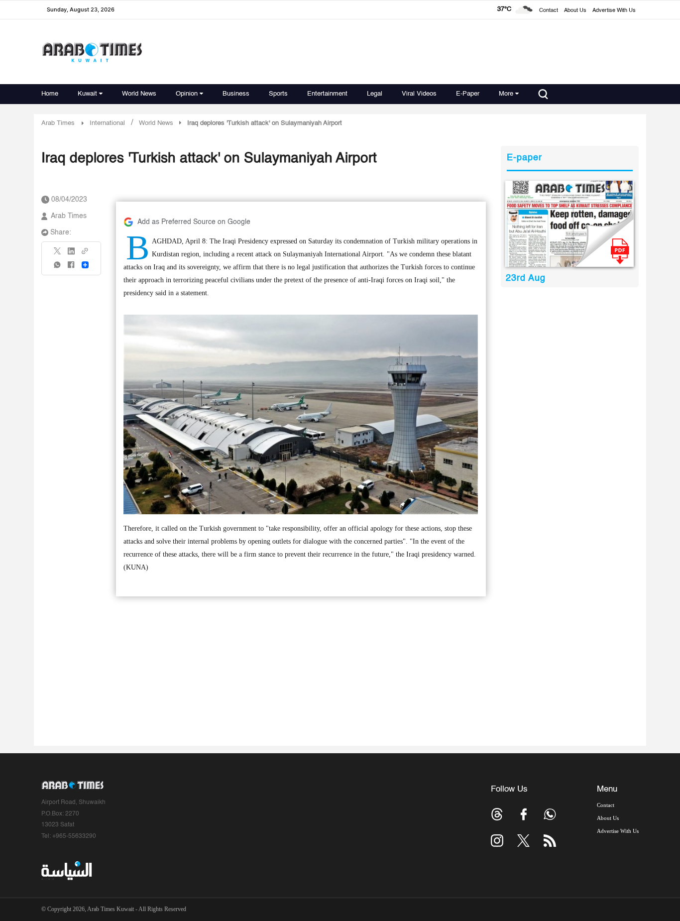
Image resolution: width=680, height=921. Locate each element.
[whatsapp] (58, 268)
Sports (278, 94)
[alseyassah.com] (66, 871)
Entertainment (327, 94)
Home (49, 94)
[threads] (497, 814)
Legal (374, 94)
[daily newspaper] (569, 224)
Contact (548, 10)
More (506, 94)
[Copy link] (85, 254)
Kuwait (87, 94)
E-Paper (467, 94)
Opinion (187, 94)
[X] (58, 254)
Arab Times (58, 123)
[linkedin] (71, 254)
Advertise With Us (614, 10)
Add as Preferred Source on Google (193, 222)
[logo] (91, 52)
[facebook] (71, 268)
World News (139, 94)
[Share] (85, 264)
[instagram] (497, 840)
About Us (575, 10)
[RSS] (550, 840)
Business (236, 94)
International (107, 123)
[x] (523, 840)
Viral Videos (419, 94)
